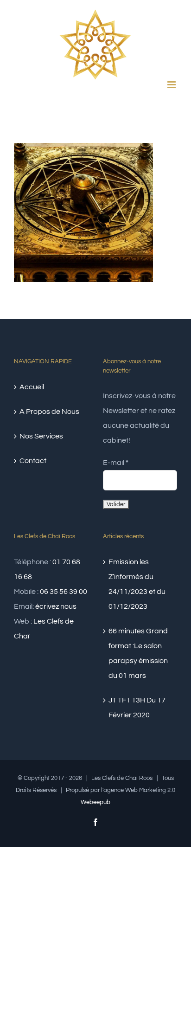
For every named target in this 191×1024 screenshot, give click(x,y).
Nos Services (41, 436)
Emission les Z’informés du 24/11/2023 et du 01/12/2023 (137, 584)
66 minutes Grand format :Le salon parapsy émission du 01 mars (138, 653)
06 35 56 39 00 (63, 591)
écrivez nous (55, 606)
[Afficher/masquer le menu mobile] (172, 85)
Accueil (31, 387)
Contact (32, 460)
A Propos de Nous (49, 411)
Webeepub (95, 802)
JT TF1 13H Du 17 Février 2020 (137, 707)
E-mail (115, 462)
